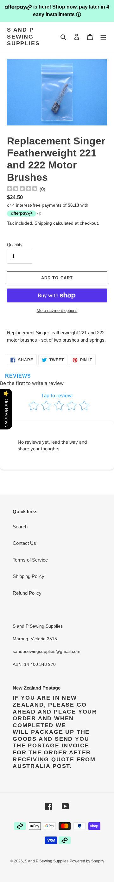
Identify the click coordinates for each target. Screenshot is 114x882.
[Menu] (103, 37)
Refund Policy (27, 593)
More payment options (57, 310)
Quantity (14, 244)
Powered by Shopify (87, 861)
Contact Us (24, 543)
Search (20, 526)
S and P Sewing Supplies (23, 36)
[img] (22, 189)
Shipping (43, 223)
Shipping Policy (28, 576)
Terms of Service (30, 560)
